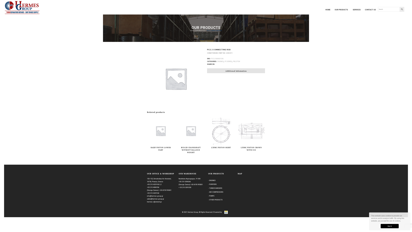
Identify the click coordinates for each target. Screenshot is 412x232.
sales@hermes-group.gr (155, 199)
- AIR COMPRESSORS (215, 192)
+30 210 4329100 (153, 184)
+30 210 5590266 (185, 182)
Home (192, 30)
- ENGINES (212, 180)
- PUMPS (211, 196)
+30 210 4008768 (153, 187)
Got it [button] (390, 226)
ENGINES (220, 61)
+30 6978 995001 (165, 190)
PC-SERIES (228, 61)
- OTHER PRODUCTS (215, 200)
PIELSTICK (236, 61)
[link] (226, 212)
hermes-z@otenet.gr (154, 202)
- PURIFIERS (212, 184)
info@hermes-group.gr (155, 196)
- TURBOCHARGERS (215, 188)
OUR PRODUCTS (200, 30)
